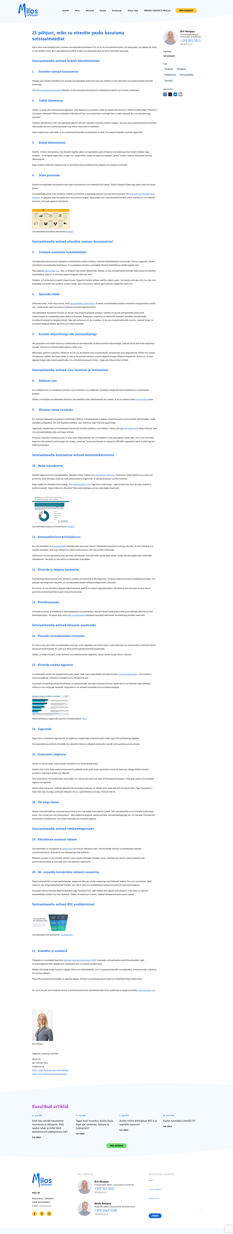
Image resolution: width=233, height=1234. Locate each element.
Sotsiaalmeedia (186, 75)
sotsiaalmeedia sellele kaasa (82, 303)
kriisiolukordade (59, 546)
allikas (69, 231)
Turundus (169, 80)
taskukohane (67, 848)
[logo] (28, 10)
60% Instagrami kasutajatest (48, 90)
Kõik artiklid (116, 1146)
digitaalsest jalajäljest (105, 475)
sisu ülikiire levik (131, 428)
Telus (84, 718)
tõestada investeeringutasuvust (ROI (79, 960)
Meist (77, 10)
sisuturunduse (141, 399)
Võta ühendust (186, 10)
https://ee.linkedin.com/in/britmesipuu (49, 1074)
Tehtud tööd (133, 10)
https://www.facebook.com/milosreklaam (50, 1070)
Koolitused (116, 10)
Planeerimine (170, 75)
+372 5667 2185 (105, 1210)
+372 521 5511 (190, 40)
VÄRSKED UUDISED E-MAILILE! (157, 10)
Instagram (181, 69)
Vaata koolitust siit (146, 990)
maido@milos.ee (101, 1214)
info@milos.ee (45, 1206)
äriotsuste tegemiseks (127, 674)
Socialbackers (67, 935)
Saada (155, 1216)
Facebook (169, 69)
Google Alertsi (117, 654)
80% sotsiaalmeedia (76, 615)
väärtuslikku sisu (52, 271)
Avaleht (65, 10)
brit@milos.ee (186, 44)
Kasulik (103, 10)
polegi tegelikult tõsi (81, 484)
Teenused (90, 10)
